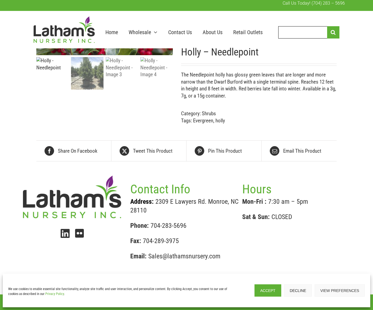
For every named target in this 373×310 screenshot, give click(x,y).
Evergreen (203, 120)
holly (220, 120)
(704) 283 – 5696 (328, 3)
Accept (268, 290)
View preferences (339, 290)
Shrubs (209, 113)
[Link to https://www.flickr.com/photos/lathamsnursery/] (79, 233)
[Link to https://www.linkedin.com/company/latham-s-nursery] (65, 233)
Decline (298, 290)
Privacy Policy (54, 294)
